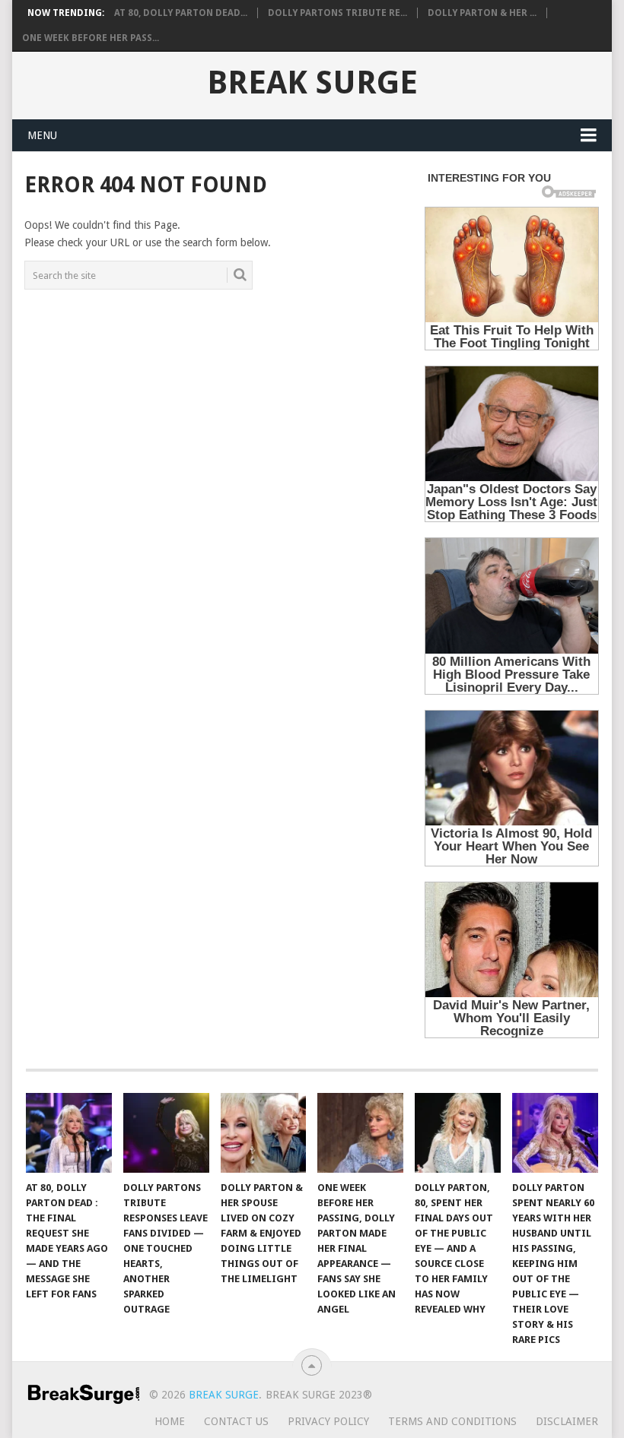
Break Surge (312, 83)
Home (169, 1421)
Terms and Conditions (452, 1421)
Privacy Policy (328, 1421)
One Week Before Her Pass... (90, 38)
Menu (42, 135)
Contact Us (236, 1421)
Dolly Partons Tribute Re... (337, 13)
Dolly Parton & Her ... (482, 13)
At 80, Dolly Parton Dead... (180, 13)
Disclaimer (567, 1421)
